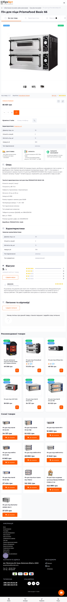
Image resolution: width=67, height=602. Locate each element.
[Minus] (4, 112)
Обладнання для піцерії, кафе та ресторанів (16, 7)
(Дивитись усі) (18, 126)
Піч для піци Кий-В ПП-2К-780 (54, 399)
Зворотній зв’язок (8, 546)
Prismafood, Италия (24, 95)
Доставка (10, 151)
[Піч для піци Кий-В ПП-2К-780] (55, 387)
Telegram (49, 563)
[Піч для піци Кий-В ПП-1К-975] (33, 387)
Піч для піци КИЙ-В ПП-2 (55, 452)
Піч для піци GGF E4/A (10, 399)
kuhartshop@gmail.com (10, 565)
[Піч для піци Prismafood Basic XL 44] (33, 348)
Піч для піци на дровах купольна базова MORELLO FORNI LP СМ (55, 480)
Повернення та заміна (9, 538)
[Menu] (64, 3)
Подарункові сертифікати (10, 553)
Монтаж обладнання (9, 532)
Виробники (6, 551)
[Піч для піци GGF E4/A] (11, 387)
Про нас (5, 540)
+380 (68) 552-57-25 (10, 585)
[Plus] (12, 112)
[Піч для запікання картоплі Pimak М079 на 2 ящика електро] (11, 348)
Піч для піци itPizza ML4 (55, 360)
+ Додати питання (11, 308)
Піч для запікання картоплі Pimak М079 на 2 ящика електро (10, 361)
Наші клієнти (6, 534)
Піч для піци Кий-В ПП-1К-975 (32, 399)
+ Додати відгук (10, 277)
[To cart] (17, 370)
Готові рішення (7, 528)
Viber (48, 566)
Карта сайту (6, 550)
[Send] (35, 120)
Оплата (31, 151)
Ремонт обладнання (8, 544)
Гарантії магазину (54, 152)
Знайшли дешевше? (8, 100)
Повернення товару (8, 548)
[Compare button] (62, 101)
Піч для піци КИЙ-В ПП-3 (33, 452)
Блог (4, 527)
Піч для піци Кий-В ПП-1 (54, 427)
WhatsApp (50, 568)
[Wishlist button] (58, 101)
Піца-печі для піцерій (35, 7)
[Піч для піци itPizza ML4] (55, 348)
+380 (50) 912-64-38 (10, 583)
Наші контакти (7, 536)
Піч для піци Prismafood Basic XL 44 (33, 360)
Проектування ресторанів (10, 542)
